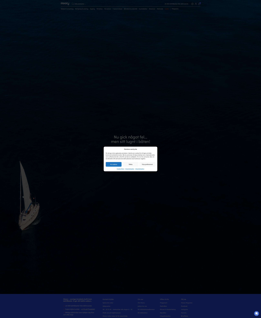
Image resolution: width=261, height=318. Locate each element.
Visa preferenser (147, 164)
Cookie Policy (120, 169)
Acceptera (113, 164)
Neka (130, 164)
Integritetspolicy (129, 169)
